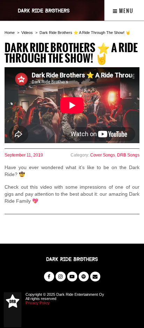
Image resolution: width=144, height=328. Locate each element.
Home (10, 32)
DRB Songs (128, 155)
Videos (27, 32)
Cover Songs (102, 155)
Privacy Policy (38, 303)
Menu (126, 11)
